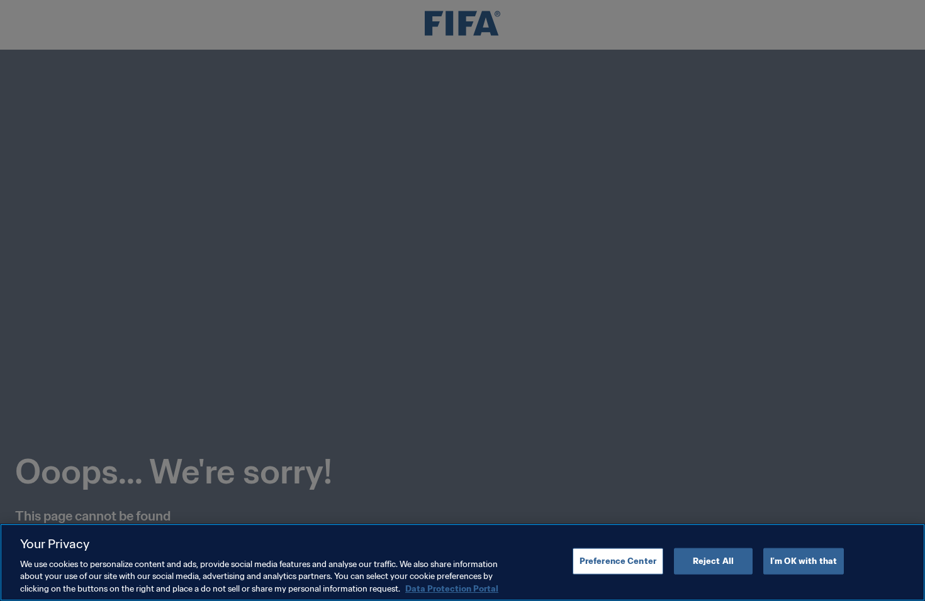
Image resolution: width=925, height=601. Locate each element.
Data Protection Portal (451, 588)
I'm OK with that (803, 561)
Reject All (713, 561)
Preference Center (618, 561)
